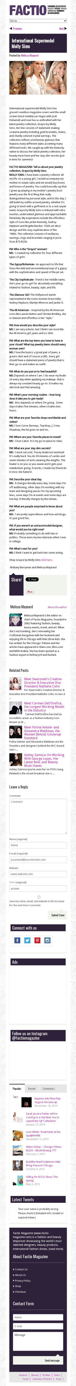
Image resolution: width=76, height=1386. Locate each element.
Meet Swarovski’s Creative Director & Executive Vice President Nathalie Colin (43, 682)
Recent (32, 1088)
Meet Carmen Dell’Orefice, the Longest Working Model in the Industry (44, 706)
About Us (20, 1275)
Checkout (20, 1291)
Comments (49, 1088)
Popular (17, 1088)
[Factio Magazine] (38, 14)
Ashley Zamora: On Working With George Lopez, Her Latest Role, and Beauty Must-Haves (44, 760)
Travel (25, 1379)
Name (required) (18, 839)
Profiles (46, 1375)
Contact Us (21, 1269)
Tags (15, 1096)
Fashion (23, 1375)
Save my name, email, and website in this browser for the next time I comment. (36, 903)
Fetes (57, 1375)
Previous (17, 28)
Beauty (35, 1375)
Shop (18, 1286)
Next (61, 28)
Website (13, 868)
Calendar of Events (42, 1379)
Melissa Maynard (30, 55)
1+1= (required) (17, 882)
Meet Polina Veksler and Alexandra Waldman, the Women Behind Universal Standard (42, 732)
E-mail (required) (18, 853)
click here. (46, 559)
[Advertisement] (42, 995)
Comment (14, 795)
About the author (57, 607)
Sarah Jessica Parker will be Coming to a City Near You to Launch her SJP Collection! (42, 1117)
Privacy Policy (22, 1280)
